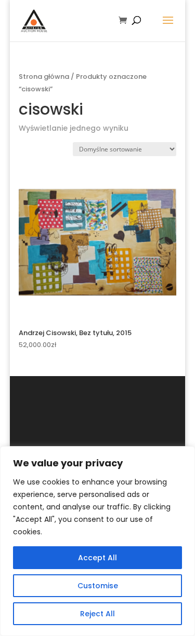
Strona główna (44, 76)
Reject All (97, 614)
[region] (97, 541)
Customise (97, 585)
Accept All (97, 557)
